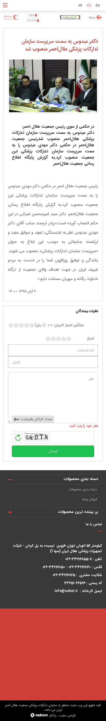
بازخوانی (18, 436)
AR (80, 5)
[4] (63, 339)
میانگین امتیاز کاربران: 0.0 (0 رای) (59, 325)
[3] (58, 339)
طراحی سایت (67, 715)
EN (98, 5)
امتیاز (90, 338)
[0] (11, 325)
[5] (68, 339)
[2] (53, 339)
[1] (48, 339)
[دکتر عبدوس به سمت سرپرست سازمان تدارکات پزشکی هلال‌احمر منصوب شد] (53, 86)
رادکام (52, 715)
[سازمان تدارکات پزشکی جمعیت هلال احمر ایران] (95, 17)
